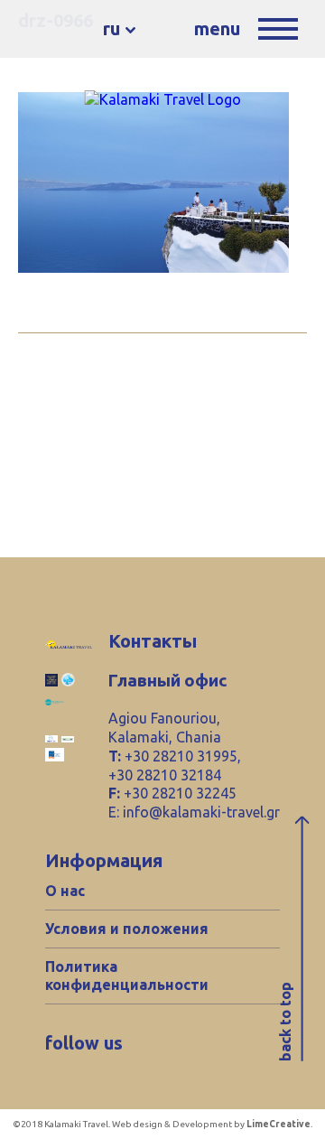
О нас (65, 890)
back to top (285, 1022)
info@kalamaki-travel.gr (201, 812)
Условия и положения (127, 928)
